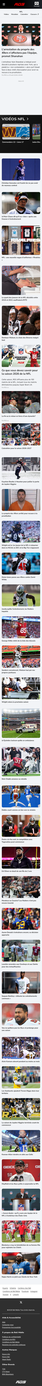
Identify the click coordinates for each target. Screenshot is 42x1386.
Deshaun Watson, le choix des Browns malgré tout (20, 338)
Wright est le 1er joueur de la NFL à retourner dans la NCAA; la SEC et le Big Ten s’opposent (20, 546)
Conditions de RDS (8, 1339)
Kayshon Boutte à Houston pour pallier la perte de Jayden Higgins (20, 482)
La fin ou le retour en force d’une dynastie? (18, 416)
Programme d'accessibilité (11, 1327)
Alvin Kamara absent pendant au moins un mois (21, 1061)
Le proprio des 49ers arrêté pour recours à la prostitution (19, 514)
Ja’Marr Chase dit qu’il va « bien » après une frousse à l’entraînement (19, 217)
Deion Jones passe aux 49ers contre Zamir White (18, 578)
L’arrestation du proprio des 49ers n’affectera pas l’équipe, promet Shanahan (19, 53)
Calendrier (24, 14)
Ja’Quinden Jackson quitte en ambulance (18, 740)
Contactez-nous (7, 1325)
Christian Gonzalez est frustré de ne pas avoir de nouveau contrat (20, 184)
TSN (3, 1369)
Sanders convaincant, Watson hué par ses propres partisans (18, 671)
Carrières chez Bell (24, 1288)
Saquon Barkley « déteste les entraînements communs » (19, 997)
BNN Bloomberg (8, 1374)
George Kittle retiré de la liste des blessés (18, 641)
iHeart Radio (6, 1359)
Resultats (36, 6)
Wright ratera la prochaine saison (15, 702)
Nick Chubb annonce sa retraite (14, 779)
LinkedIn (16, 1294)
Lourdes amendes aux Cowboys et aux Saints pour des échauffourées (20, 965)
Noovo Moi (6, 1357)
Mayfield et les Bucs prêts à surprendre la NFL (20, 1184)
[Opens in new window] (21, 434)
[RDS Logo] (19, 4)
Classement (34, 14)
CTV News (6, 1372)
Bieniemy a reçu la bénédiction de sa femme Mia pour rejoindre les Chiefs (21, 1246)
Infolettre (13, 1288)
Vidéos (6, 14)
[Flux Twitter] (21, 1302)
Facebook (25, 1291)
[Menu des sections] (4, 4)
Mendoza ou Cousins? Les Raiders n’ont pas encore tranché (19, 901)
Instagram (33, 1291)
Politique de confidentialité (11, 1337)
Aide (3, 1322)
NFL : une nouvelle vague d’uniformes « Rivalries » (21, 258)
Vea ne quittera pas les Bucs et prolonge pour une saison (20, 1029)
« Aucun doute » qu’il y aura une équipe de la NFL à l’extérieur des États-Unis (19, 1214)
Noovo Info (6, 1354)
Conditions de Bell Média (11, 1291)
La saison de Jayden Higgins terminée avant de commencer (20, 1123)
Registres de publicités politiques (13, 1345)
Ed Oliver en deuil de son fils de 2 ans (17, 871)
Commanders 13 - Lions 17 (13, 142)
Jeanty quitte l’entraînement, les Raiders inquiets (18, 610)
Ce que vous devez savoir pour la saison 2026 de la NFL (20, 372)
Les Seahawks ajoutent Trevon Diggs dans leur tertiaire (20, 1092)
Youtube (5, 1294)
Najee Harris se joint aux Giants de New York (19, 1277)
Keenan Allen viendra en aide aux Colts (17, 1154)
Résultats (14, 14)
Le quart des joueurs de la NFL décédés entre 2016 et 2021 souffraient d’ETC (20, 298)
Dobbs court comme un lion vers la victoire (18, 810)
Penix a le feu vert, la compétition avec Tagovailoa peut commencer (17, 840)
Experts (5, 1288)
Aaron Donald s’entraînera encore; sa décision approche (20, 933)
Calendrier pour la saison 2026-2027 (16, 448)
